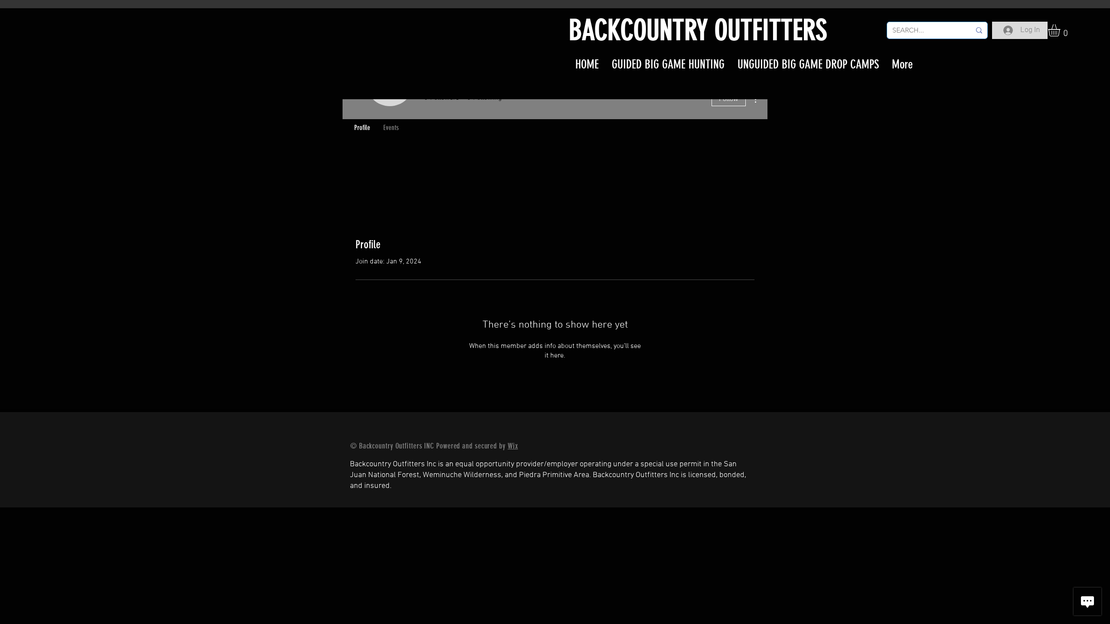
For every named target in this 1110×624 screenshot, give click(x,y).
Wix (513, 446)
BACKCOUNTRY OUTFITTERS (698, 30)
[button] (1061, 30)
